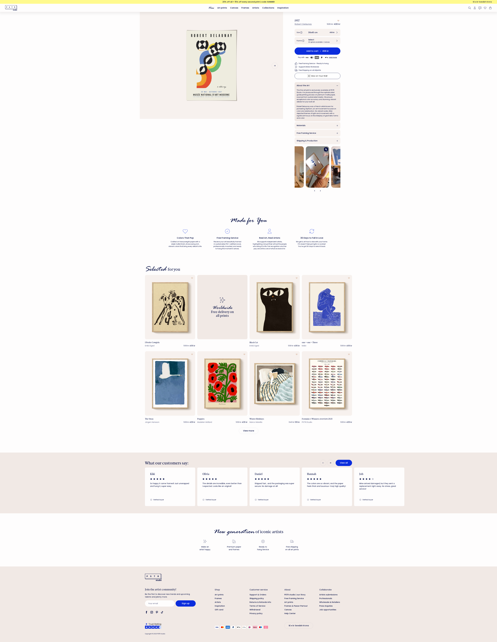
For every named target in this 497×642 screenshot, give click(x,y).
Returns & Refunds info (260, 602)
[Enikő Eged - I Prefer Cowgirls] (170, 307)
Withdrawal (255, 609)
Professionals (325, 598)
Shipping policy (257, 598)
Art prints (222, 7)
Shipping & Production (307, 140)
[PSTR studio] (11, 7)
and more (333, 57)
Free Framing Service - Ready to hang (314, 63)
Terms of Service (257, 606)
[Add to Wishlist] (338, 20)
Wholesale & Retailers (329, 602)
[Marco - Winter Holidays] (275, 383)
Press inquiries (326, 606)
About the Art (303, 85)
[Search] (469, 8)
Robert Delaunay (303, 24)
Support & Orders (258, 594)
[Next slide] (275, 66)
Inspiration (283, 7)
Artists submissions (328, 594)
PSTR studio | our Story (294, 594)
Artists (255, 7)
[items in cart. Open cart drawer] (490, 8)
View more (248, 430)
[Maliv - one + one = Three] (327, 307)
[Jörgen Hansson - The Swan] (170, 383)
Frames (245, 7)
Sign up (185, 603)
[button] (317, 32)
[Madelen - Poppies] (222, 383)
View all (344, 462)
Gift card (219, 609)
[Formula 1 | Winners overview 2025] (327, 383)
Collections (268, 7)
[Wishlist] (485, 8)
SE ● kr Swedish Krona (482, 2)
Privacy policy (256, 613)
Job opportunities (327, 609)
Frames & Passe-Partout (296, 606)
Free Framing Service (306, 133)
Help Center (290, 613)
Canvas (234, 7)
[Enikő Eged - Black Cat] (275, 307)
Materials (301, 125)
